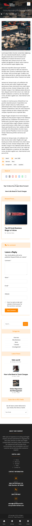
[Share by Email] (25, 176)
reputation (21, 164)
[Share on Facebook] (6, 176)
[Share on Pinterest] (13, 176)
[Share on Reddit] (16, 176)
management (9, 164)
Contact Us (17, 467)
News (13, 161)
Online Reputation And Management (16, 390)
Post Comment (11, 310)
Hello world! (16, 360)
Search (25, 323)
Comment (8, 260)
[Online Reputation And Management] (16, 383)
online (15, 164)
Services (17, 463)
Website (7, 294)
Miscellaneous (16, 340)
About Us (17, 462)
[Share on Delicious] (19, 176)
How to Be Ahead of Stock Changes (16, 374)
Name (7, 277)
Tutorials (16, 344)
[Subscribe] (26, 412)
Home (17, 460)
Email (7, 286)
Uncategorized (16, 347)
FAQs (17, 465)
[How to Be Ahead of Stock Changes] (16, 369)
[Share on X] (9, 176)
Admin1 (7, 158)
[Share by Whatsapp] (22, 176)
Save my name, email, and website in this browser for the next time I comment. (14, 304)
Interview (8, 161)
